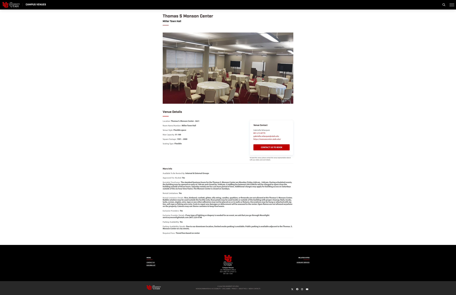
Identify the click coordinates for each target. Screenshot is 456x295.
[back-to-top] (453, 290)
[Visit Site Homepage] (228, 265)
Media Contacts (254, 289)
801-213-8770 (259, 133)
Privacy (234, 289)
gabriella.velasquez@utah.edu (266, 136)
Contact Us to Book (271, 147)
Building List (151, 265)
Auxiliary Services (303, 262)
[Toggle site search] (444, 4)
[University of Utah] (157, 287)
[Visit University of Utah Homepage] (11, 5)
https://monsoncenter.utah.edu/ (267, 139)
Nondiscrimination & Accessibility (208, 289)
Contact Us (151, 262)
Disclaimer (226, 289)
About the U (243, 289)
